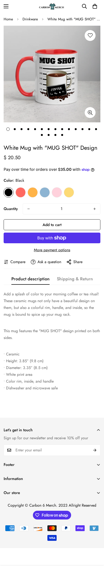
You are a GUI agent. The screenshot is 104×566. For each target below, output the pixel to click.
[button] (94, 6)
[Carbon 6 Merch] (52, 6)
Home (8, 19)
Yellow (69, 192)
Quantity (11, 209)
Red (20, 192)
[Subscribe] (94, 450)
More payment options (52, 250)
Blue (45, 192)
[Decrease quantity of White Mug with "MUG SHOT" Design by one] (28, 209)
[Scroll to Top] (95, 540)
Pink (57, 192)
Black (8, 192)
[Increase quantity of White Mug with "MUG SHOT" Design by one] (94, 209)
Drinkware (30, 19)
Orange (32, 192)
